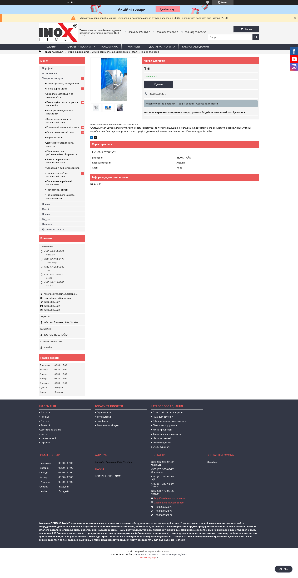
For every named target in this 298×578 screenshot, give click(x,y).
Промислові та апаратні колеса (62, 127)
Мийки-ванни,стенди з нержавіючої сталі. (115, 51)
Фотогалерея (49, 73)
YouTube (45, 421)
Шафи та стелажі (162, 438)
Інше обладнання (162, 442)
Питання (47, 224)
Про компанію (109, 46)
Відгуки (46, 219)
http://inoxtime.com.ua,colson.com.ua (61, 294)
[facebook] (91, 138)
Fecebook (45, 425)
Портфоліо (48, 68)
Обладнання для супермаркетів (63, 168)
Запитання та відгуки (107, 425)
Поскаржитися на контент (146, 554)
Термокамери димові (57, 189)
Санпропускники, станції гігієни (62, 83)
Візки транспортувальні (165, 425)
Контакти (134, 46)
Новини (46, 204)
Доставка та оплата (162, 46)
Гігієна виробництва (78, 51)
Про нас (46, 214)
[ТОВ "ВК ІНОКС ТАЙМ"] (58, 41)
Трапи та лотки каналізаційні (167, 434)
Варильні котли (54, 137)
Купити (158, 84)
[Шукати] (255, 37)
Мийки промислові (162, 429)
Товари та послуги (79, 46)
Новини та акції (48, 438)
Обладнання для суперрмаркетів (170, 421)
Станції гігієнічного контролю (168, 412)
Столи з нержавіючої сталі (60, 132)
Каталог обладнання (195, 46)
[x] (95, 138)
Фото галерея (104, 417)
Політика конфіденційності (174, 554)
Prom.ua (166, 551)
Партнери (45, 442)
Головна (51, 46)
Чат (286, 569)
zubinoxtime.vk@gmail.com (57, 298)
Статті (45, 209)
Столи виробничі (161, 447)
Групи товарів (104, 412)
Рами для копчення (163, 417)
